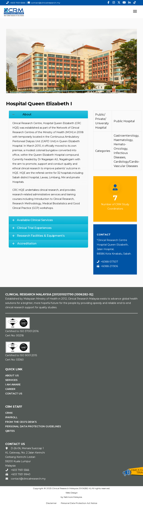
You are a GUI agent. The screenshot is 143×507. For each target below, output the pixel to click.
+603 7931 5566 (17, 2)
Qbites (10, 430)
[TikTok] (134, 2)
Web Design (72, 492)
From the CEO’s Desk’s (21, 421)
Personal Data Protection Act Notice (79, 503)
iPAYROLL (11, 417)
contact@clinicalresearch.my (45, 2)
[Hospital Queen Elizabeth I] (71, 60)
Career (10, 389)
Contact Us (13, 393)
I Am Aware (13, 384)
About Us (12, 375)
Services (11, 380)
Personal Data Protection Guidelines (33, 426)
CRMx (9, 412)
